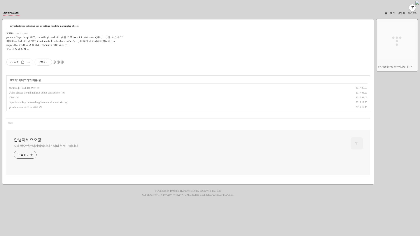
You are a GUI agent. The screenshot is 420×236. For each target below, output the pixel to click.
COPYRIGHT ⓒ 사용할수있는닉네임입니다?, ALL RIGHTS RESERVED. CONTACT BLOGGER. (188, 195)
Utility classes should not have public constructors (35, 92)
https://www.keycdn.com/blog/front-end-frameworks (36, 102)
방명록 (401, 13)
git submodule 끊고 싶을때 (23, 107)
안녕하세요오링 (11, 12)
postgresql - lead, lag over (22, 87)
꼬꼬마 (10, 33)
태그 (392, 13)
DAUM (173, 191)
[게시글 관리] (28, 62)
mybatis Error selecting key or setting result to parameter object (44, 25)
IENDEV (204, 191)
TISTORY (184, 191)
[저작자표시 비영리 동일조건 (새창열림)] (58, 62)
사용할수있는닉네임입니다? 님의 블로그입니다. (46, 146)
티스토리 (412, 13)
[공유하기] (23, 62)
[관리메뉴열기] (412, 7)
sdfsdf (12, 97)
